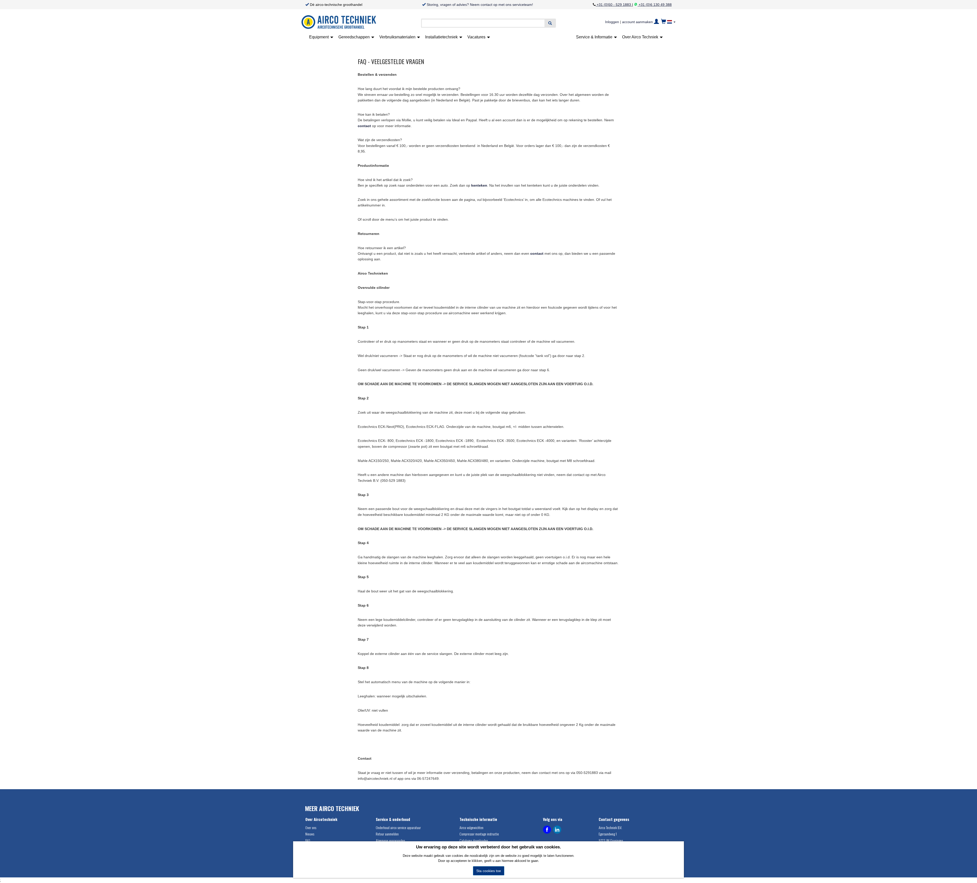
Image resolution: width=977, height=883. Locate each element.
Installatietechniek (442, 37)
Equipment (319, 37)
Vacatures (476, 37)
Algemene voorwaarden (390, 840)
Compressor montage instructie (479, 833)
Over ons (310, 827)
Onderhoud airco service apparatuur (398, 827)
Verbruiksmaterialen (397, 37)
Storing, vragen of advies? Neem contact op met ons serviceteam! (480, 5)
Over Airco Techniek (640, 37)
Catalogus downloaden (473, 840)
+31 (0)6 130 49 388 (655, 5)
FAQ (307, 840)
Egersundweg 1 (608, 833)
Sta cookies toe (488, 871)
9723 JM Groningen (611, 840)
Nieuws (309, 833)
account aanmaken (637, 22)
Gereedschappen (354, 37)
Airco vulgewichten (471, 827)
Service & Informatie (594, 37)
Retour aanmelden (387, 833)
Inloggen (612, 22)
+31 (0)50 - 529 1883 (614, 5)
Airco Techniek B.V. (610, 827)
